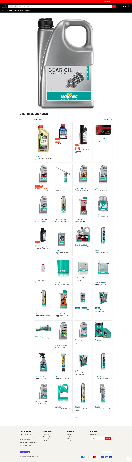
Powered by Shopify (24, 458)
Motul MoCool (58, 144)
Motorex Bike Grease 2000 (102, 216)
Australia (107, 1)
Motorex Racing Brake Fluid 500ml (62, 252)
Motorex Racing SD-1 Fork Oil (62, 409)
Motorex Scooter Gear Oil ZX (62, 378)
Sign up (108, 438)
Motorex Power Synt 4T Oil (42, 191)
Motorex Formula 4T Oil (61, 347)
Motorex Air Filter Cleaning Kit (42, 338)
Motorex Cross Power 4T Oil (82, 247)
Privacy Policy (46, 438)
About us (69, 438)
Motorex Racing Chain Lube (62, 221)
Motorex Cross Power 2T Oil (82, 221)
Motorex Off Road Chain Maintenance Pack (101, 310)
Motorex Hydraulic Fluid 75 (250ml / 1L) (82, 279)
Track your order (70, 440)
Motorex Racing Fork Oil (101, 190)
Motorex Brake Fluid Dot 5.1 (102, 284)
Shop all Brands (19, 10)
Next (76, 417)
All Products (10, 10)
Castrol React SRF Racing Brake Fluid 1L (43, 159)
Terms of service (47, 436)
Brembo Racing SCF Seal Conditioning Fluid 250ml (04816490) (41, 280)
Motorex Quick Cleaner (41, 378)
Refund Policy (46, 434)
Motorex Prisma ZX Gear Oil (42, 403)
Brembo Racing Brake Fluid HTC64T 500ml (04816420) (42, 247)
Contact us (69, 436)
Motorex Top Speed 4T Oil (81, 190)
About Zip (69, 434)
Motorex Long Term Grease (62, 284)
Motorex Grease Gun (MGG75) (62, 190)
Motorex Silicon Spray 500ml (42, 315)
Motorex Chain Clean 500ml (102, 252)
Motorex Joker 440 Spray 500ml (103, 409)
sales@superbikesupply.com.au (30, 442)
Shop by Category (30, 10)
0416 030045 (28, 445)
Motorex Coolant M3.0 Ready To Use (83, 342)
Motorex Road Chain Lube (101, 378)
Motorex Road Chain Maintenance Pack (80, 373)
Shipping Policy (46, 440)
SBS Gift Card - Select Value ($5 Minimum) (103, 140)
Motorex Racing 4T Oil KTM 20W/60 (62, 315)
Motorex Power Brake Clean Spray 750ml (82, 409)
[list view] (111, 119)
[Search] (114, 6)
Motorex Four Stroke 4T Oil (82, 310)
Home (3, 10)
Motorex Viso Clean (100, 342)
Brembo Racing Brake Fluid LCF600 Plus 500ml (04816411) (82, 151)
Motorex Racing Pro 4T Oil (41, 221)
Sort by (36, 119)
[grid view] (109, 119)
